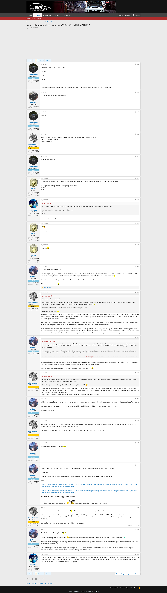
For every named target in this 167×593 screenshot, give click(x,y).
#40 (138, 554)
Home (30, 15)
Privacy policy (124, 588)
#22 (138, 92)
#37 (138, 465)
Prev (30, 60)
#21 (138, 64)
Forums (37, 15)
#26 (138, 178)
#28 (138, 223)
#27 (138, 200)
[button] (52, 15)
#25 (138, 156)
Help (131, 588)
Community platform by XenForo (83, 591)
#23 (138, 112)
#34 (138, 399)
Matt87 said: (45, 203)
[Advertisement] (83, 43)
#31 (138, 292)
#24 (138, 134)
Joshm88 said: (46, 296)
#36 (138, 443)
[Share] (135, 64)
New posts (29, 18)
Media (57, 15)
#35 (138, 421)
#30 (138, 266)
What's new (47, 15)
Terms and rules (114, 588)
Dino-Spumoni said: (48, 341)
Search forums (38, 18)
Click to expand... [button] (90, 357)
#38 (138, 507)
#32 (138, 337)
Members (67, 15)
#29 (138, 245)
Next (47, 60)
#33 (138, 373)
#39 (138, 529)
